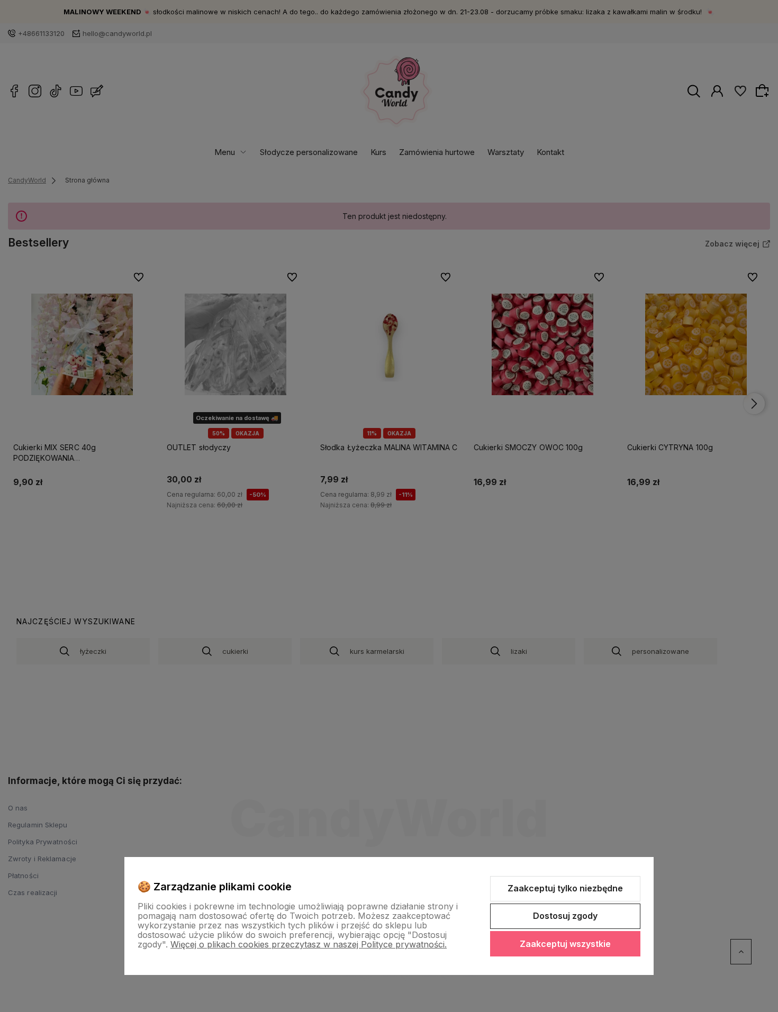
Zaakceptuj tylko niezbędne (565, 888)
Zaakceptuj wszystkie (565, 943)
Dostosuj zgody (565, 915)
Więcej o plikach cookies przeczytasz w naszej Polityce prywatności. (308, 944)
